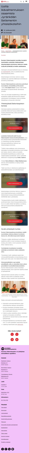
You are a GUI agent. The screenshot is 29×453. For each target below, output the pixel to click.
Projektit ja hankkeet (5, 442)
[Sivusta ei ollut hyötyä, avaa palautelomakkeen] (16, 334)
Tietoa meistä (4, 433)
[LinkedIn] (16, 339)
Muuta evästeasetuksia (14, 128)
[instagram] (2, 449)
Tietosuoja (3, 422)
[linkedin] (9, 449)
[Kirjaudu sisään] (23, 1)
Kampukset (3, 410)
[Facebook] (12, 339)
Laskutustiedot (4, 413)
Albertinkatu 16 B (5, 392)
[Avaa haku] (21, 1)
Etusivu (2, 51)
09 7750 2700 (4, 400)
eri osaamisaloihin (5, 71)
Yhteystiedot (4, 407)
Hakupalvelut (4, 430)
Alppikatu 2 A (4, 363)
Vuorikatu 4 (3, 384)
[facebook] (6, 449)
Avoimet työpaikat (5, 436)
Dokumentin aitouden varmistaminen (9, 424)
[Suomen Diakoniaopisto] (5, 1)
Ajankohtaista (8, 51)
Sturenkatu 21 (4, 369)
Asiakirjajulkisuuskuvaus (6, 419)
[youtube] (12, 449)
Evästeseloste (4, 427)
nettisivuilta (20, 324)
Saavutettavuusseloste (6, 416)
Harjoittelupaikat (4, 439)
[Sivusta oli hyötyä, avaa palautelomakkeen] (12, 334)
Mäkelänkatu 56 (4, 376)
